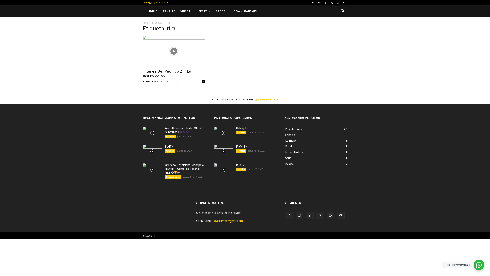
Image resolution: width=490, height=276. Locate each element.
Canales (169, 11)
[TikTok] (325, 2)
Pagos (220, 11)
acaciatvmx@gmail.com (228, 221)
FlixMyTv (241, 146)
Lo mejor (170, 136)
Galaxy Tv (242, 128)
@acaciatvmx (266, 99)
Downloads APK (246, 11)
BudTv (169, 146)
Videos (185, 11)
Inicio (153, 11)
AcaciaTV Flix (150, 81)
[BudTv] (152, 151)
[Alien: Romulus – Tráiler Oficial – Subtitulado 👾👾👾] (152, 133)
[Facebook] (313, 2)
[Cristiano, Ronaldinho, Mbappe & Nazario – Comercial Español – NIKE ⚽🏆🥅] (152, 170)
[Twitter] (332, 2)
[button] (342, 11)
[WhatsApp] (338, 2)
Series (203, 11)
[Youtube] (344, 2)
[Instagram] (319, 2)
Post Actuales (173, 177)
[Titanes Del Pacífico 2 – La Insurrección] (174, 51)
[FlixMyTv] (223, 151)
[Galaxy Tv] (223, 133)
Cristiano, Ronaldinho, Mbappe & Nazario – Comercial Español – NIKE (184, 168)
